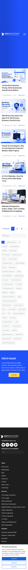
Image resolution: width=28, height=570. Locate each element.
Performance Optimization (8, 296)
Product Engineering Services (9, 301)
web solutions (5, 330)
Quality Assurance (18, 305)
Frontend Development (7, 284)
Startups (4, 317)
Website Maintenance (7, 334)
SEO (9, 313)
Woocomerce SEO (6, 338)
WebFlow (14, 330)
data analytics (12, 267)
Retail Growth (22, 309)
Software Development (18, 313)
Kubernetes (18, 288)
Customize (14, 562)
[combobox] (14, 236)
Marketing (4, 292)
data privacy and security (8, 271)
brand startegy (13, 250)
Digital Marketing (19, 275)
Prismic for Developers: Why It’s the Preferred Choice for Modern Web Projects (13, 148)
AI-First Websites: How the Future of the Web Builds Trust (12, 178)
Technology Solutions (7, 321)
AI (19, 242)
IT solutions (19, 284)
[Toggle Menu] (24, 34)
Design (19, 271)
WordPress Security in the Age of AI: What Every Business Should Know (12, 118)
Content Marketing (19, 263)
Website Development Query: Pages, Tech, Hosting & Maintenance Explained (13, 208)
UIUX (17, 321)
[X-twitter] (11, 445)
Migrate (12, 292)
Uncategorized (5, 326)
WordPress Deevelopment (8, 342)
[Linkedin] (16, 445)
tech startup (12, 317)
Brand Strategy (5, 254)
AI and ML (4, 246)
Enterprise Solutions (16, 280)
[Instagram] (7, 445)
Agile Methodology (11, 242)
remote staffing (12, 309)
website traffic (19, 334)
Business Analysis (17, 254)
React (3, 309)
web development (16, 326)
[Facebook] (3, 445)
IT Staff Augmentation (7, 288)
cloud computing (13, 259)
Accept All (14, 558)
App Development (14, 246)
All (3, 242)
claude (4, 259)
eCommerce (5, 280)
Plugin (19, 296)
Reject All (14, 566)
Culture (4, 267)
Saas (3, 313)
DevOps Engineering (7, 275)
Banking (4, 250)
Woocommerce (17, 338)
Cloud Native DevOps (7, 263)
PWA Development (6, 305)
